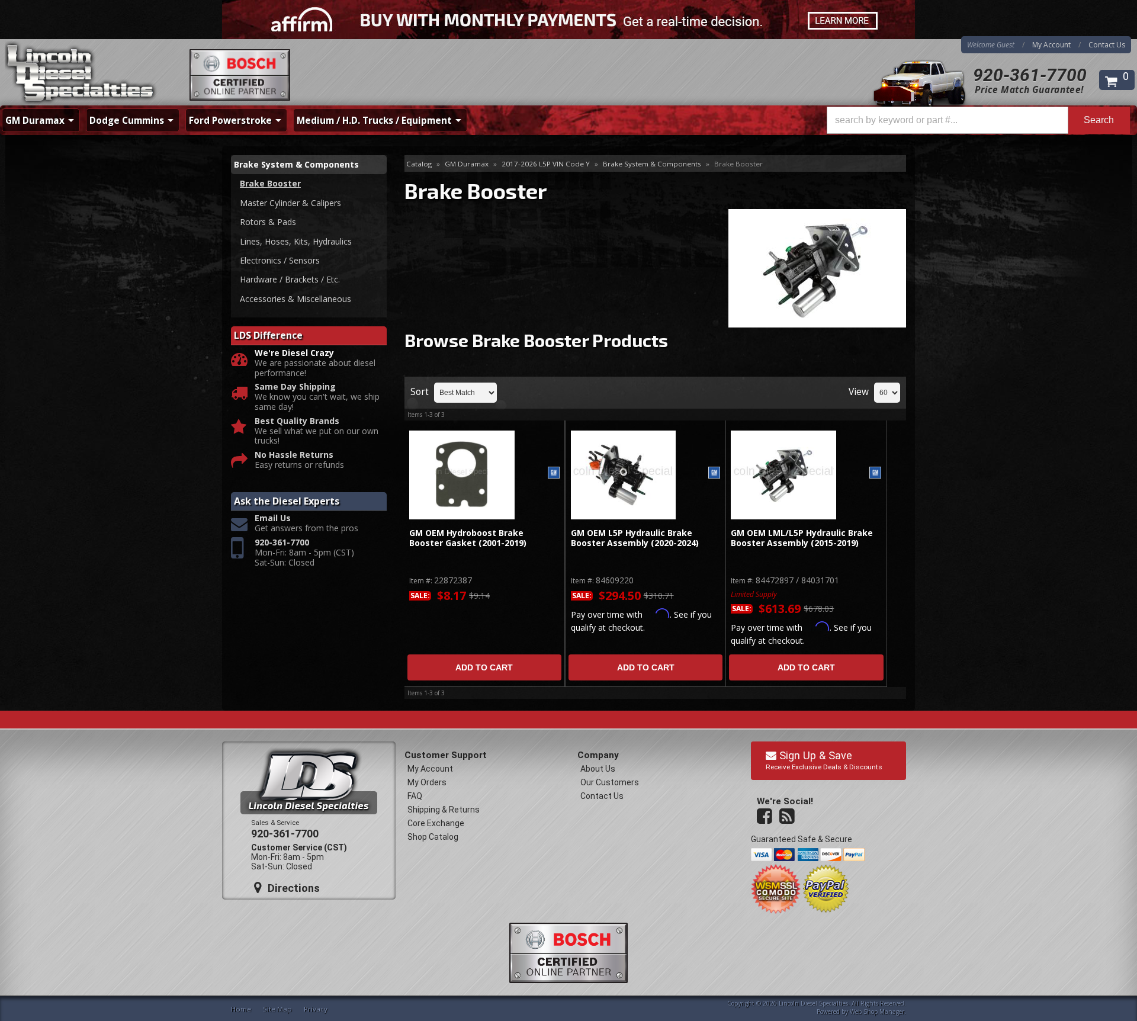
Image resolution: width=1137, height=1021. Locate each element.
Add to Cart (484, 667)
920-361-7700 (1030, 75)
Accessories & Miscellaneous (295, 298)
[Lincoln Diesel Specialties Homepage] (81, 74)
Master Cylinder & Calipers (290, 202)
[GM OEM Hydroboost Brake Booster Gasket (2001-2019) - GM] (554, 473)
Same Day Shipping (295, 387)
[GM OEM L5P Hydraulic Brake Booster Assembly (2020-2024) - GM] (714, 473)
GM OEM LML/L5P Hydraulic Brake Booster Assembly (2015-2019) (802, 538)
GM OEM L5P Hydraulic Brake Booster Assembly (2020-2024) (635, 538)
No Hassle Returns (294, 455)
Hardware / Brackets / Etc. (290, 279)
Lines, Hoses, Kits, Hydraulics (296, 241)
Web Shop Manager (877, 1011)
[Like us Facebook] (766, 817)
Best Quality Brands (297, 421)
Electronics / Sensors (280, 260)
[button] (978, 120)
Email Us (273, 518)
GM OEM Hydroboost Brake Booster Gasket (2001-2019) (467, 538)
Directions (292, 888)
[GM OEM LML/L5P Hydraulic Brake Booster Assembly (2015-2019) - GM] (875, 473)
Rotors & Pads (268, 221)
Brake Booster (270, 183)
